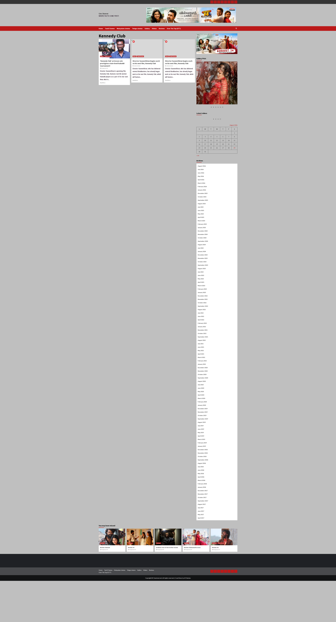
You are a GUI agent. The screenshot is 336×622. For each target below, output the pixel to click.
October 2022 (202, 321)
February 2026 (202, 204)
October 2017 (202, 515)
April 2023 (201, 300)
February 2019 (202, 461)
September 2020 (203, 396)
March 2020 (201, 416)
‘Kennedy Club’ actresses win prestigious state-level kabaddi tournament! (112, 63)
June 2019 (201, 447)
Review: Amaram (105, 565)
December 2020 (203, 386)
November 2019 (203, 430)
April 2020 (201, 413)
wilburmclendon (137, 65)
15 (234, 158)
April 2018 (201, 495)
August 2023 (202, 286)
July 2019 (201, 444)
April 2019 (201, 454)
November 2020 (203, 389)
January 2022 (202, 345)
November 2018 (203, 471)
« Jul (197, 173)
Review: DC (215, 565)
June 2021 (201, 365)
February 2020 (202, 420)
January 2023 (202, 310)
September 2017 (203, 519)
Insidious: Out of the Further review (167, 565)
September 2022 (203, 324)
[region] (216, 85)
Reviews (162, 29)
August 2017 (202, 522)
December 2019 (203, 427)
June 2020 (201, 406)
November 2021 (203, 348)
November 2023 (203, 276)
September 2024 (203, 259)
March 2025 (201, 239)
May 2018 (201, 491)
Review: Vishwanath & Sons (192, 565)
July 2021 (201, 362)
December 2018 (203, 468)
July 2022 (201, 331)
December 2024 (203, 249)
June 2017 (201, 529)
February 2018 (202, 502)
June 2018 (201, 488)
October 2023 (202, 280)
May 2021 (201, 368)
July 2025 (201, 225)
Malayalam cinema (123, 29)
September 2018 (203, 478)
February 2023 (202, 307)
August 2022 (202, 327)
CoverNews (178, 596)
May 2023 (201, 297)
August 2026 (202, 184)
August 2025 (202, 222)
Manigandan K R (104, 68)
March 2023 (201, 304)
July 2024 (201, 266)
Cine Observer (103, 13)
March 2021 (201, 375)
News (134, 56)
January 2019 (202, 464)
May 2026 (201, 194)
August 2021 (202, 358)
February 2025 (202, 242)
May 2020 (201, 409)
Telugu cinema (137, 29)
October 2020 (202, 392)
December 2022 (203, 314)
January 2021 (202, 382)
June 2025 (201, 228)
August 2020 (202, 399)
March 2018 (201, 498)
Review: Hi (131, 565)
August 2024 (202, 263)
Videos (154, 29)
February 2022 (202, 341)
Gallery (147, 29)
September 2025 (203, 218)
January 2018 (202, 505)
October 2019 (202, 433)
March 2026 (201, 201)
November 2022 (203, 317)
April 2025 (201, 235)
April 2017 (201, 536)
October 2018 (202, 474)
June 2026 (201, 191)
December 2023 (203, 273)
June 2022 (201, 334)
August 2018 (202, 481)
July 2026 (201, 187)
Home (101, 29)
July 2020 (201, 403)
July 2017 (201, 526)
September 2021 (203, 355)
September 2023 (203, 283)
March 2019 (201, 457)
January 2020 (202, 423)
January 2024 (202, 269)
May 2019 (201, 450)
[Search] (236, 28)
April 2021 (201, 372)
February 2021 (202, 379)
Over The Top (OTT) (174, 29)
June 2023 (201, 293)
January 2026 (202, 208)
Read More (102, 82)
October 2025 (202, 215)
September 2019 (203, 437)
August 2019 (202, 440)
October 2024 (202, 256)
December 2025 (203, 211)
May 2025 (201, 232)
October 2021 (202, 351)
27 (223, 166)
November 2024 (203, 252)
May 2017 (201, 532)
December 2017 (203, 509)
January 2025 (202, 245)
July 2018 (201, 485)
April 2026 (201, 198)
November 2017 (203, 512)
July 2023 (201, 290)
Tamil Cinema (110, 29)
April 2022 (201, 338)
